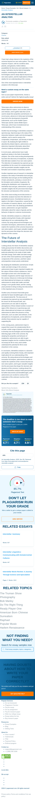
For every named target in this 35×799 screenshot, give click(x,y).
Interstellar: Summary (11, 534)
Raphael (5, 620)
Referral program (10, 743)
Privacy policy (6, 794)
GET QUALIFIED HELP (18, 694)
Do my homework (11, 703)
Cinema (3, 35)
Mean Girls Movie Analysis (10, 390)
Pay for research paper (12, 712)
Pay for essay (9, 707)
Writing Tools (9, 728)
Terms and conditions (18, 794)
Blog (6, 726)
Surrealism (6, 616)
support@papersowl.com (13, 749)
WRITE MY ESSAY (17, 431)
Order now (26, 2)
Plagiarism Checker (11, 705)
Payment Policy (10, 741)
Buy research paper (11, 718)
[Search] (3, 649)
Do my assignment (11, 709)
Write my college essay (12, 714)
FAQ (6, 739)
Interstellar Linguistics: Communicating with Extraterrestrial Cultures (17, 555)
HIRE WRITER (17, 519)
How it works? (9, 734)
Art (17, 8)
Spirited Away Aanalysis (9, 388)
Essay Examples (11, 8)
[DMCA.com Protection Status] (6, 756)
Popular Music (8, 623)
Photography (7, 597)
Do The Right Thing (11, 604)
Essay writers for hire (12, 716)
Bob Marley (6, 601)
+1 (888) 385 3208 (11, 751)
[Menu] (17, 455)
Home (3, 8)
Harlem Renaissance (12, 627)
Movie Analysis (24, 8)
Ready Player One (11, 608)
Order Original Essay (17, 52)
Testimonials (9, 737)
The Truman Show (11, 593)
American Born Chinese (14, 612)
